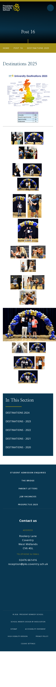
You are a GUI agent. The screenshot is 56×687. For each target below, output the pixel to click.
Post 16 (18, 48)
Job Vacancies (28, 496)
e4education (39, 622)
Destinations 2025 (38, 48)
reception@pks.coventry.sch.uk (28, 564)
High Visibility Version (18, 636)
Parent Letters (28, 488)
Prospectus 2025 (28, 504)
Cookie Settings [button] (28, 644)
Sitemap (13, 629)
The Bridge (28, 480)
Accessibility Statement (35, 629)
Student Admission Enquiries (28, 472)
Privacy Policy (42, 636)
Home (6, 48)
